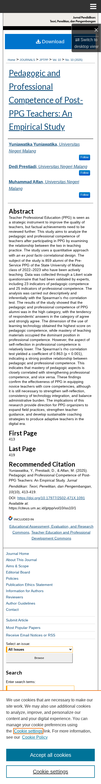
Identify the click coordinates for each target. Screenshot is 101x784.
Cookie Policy (35, 737)
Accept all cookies (50, 755)
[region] (50, 737)
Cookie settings (28, 731)
